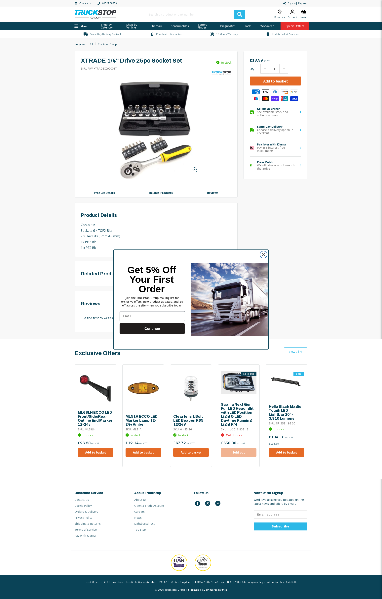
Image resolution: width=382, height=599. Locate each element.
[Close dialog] (263, 254)
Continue (152, 329)
